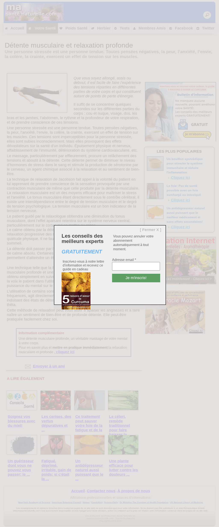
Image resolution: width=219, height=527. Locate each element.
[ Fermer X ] (150, 230)
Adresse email (124, 260)
